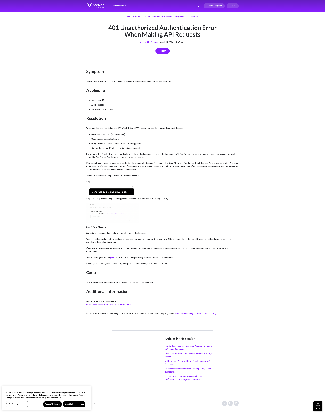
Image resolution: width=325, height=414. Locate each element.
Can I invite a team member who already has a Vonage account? (188, 355)
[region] (46, 398)
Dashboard (193, 16)
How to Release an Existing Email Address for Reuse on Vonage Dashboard (188, 347)
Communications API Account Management (166, 16)
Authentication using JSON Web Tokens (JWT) (195, 313)
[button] (197, 5)
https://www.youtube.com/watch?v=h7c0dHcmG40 (108, 304)
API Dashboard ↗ (118, 6)
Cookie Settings (12, 404)
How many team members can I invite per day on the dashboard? (188, 370)
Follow (162, 51)
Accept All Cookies (52, 404)
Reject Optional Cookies (74, 404)
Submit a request (214, 6)
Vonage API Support (134, 16)
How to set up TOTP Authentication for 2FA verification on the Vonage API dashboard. (184, 378)
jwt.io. (112, 257)
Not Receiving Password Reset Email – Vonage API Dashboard (188, 362)
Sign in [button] (233, 6)
